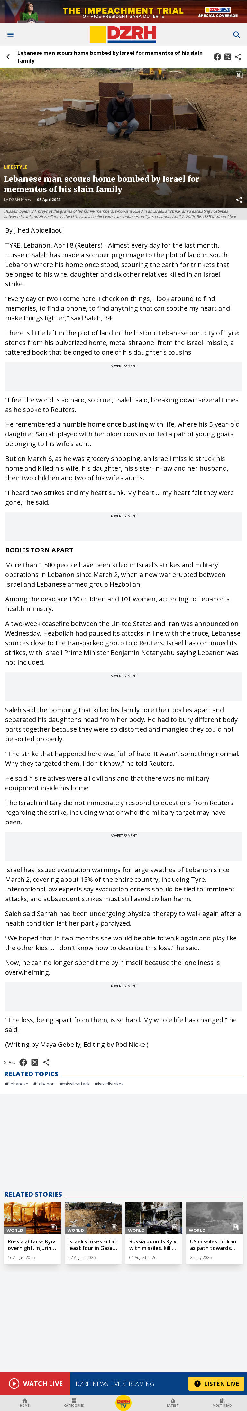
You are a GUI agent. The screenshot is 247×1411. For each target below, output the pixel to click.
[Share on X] (228, 57)
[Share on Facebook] (217, 57)
